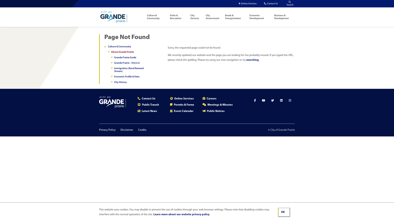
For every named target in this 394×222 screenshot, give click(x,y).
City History (120, 82)
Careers (211, 98)
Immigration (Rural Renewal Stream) (129, 70)
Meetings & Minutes (220, 105)
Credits (142, 130)
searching (252, 60)
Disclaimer (127, 130)
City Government (212, 17)
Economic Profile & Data (126, 77)
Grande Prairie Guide (125, 57)
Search (290, 5)
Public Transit (150, 105)
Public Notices (216, 111)
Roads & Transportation (233, 17)
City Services (194, 17)
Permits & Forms (184, 105)
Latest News (149, 111)
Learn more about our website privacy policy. (181, 214)
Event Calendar (183, 111)
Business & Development (281, 17)
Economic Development (256, 17)
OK (283, 212)
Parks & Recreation (175, 17)
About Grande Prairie (122, 52)
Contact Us (272, 4)
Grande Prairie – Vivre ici (127, 63)
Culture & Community (153, 17)
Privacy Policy (107, 130)
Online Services (249, 4)
